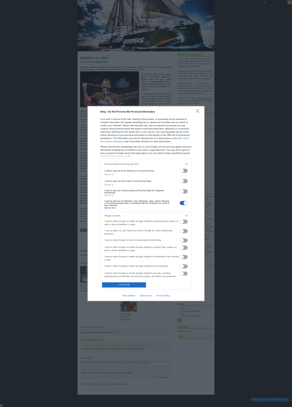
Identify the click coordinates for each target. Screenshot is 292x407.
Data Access (146, 295)
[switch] (184, 171)
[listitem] (146, 164)
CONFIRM (124, 285)
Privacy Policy (163, 295)
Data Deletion (128, 295)
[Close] (199, 112)
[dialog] (146, 203)
